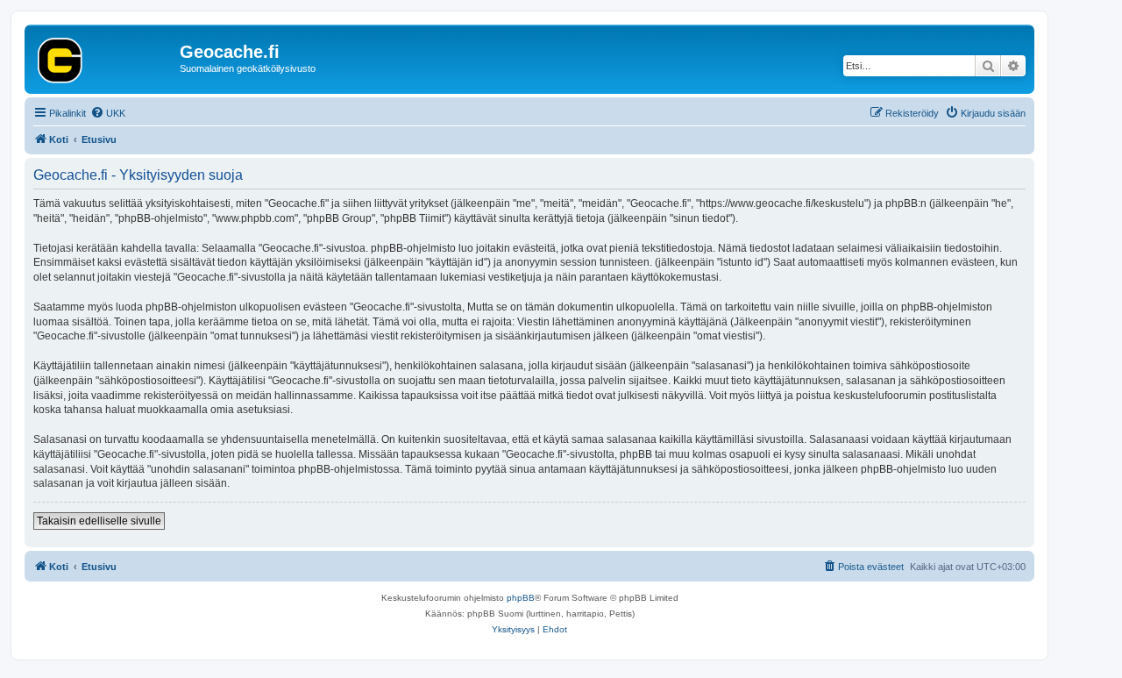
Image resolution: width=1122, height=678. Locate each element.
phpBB (521, 598)
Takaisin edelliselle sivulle (99, 521)
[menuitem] (107, 113)
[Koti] (104, 57)
